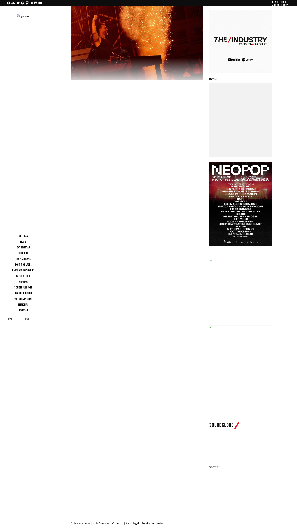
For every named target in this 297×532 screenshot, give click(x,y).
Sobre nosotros (80, 523)
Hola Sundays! (101, 523)
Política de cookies (153, 523)
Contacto (117, 523)
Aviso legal (132, 523)
